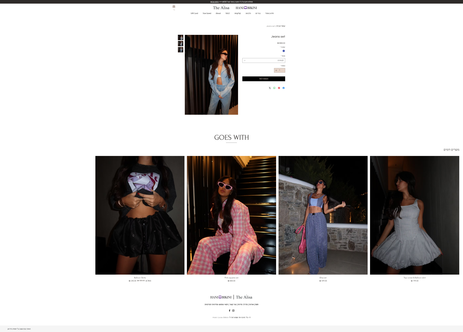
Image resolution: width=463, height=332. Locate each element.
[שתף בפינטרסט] (279, 88)
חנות (256, 304)
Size (283, 56)
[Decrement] (283, 70)
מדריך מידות (243, 304)
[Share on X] (269, 88)
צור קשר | (232, 304)
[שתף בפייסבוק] (283, 88)
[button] (173, 6)
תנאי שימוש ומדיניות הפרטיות (217, 304)
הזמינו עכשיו (214, 1)
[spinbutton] (279, 70)
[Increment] (275, 70)
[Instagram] (233, 310)
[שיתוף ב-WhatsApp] (274, 88)
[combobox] (263, 60)
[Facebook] (229, 310)
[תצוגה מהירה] (414, 215)
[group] (231, 219)
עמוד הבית (281, 26)
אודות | (251, 304)
